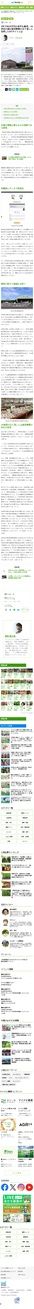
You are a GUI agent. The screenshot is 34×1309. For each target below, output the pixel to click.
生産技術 (8, 818)
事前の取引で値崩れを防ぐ (11, 114)
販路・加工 (12, 11)
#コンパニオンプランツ (21, 1077)
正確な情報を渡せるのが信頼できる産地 (15, 108)
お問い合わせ (21, 1274)
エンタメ (8, 832)
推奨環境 (3, 1274)
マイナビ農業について (7, 1268)
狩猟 (9, 841)
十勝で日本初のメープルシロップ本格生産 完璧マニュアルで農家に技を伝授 (9, 675)
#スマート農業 (12, 601)
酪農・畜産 (25, 822)
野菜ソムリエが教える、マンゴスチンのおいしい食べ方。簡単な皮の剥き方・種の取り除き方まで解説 (22, 708)
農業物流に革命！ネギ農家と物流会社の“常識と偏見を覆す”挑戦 (23, 675)
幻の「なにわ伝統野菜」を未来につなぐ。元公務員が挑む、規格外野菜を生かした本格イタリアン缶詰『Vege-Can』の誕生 (9, 686)
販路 (12, 44)
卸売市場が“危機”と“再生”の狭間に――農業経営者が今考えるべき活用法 (29, 675)
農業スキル (14, 7)
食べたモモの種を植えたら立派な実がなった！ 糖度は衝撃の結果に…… (3, 697)
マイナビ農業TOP (5, 11)
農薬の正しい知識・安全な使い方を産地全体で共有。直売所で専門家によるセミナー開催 (29, 686)
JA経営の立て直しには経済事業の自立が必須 (16, 118)
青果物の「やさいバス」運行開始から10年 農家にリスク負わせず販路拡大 (16, 675)
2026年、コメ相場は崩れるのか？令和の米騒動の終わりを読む (29, 708)
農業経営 (21, 7)
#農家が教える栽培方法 (8, 1084)
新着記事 (8, 813)
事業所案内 (10, 1290)
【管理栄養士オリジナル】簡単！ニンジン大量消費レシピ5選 (22, 697)
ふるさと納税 (9, 836)
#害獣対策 (27, 1074)
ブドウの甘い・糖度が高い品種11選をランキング (10, 708)
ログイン (30, 2)
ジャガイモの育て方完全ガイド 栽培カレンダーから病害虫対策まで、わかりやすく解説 (16, 697)
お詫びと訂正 (21, 1268)
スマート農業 (5, 44)
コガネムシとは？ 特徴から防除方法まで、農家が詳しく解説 (17, 708)
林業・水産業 (25, 836)
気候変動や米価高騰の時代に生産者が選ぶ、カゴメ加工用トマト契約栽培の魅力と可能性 (3, 675)
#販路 (18, 601)
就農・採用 (25, 832)
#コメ (10, 1077)
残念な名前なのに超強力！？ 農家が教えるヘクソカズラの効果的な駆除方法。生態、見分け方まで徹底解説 (16, 686)
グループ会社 (4, 1292)
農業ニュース (5, 7)
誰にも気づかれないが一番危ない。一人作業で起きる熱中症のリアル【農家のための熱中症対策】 (22, 686)
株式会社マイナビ (5, 1287)
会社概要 (3, 1290)
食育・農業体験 (25, 827)
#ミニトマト (16, 1081)
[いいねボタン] (2, 22)
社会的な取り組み (20, 1290)
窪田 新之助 (18, 38)
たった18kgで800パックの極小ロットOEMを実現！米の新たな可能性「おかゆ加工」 (4, 686)
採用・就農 (29, 7)
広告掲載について (6, 1278)
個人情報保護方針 (14, 1292)
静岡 (11, 18)
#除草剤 (4, 1077)
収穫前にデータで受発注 (10, 111)
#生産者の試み (6, 1074)
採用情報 (29, 1290)
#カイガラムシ (17, 1074)
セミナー (25, 841)
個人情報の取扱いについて (8, 1271)
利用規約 (20, 1271)
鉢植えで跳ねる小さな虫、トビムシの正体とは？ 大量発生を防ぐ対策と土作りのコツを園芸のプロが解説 (29, 697)
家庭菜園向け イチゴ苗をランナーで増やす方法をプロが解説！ (9, 697)
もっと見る (17, 1173)
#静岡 (5, 601)
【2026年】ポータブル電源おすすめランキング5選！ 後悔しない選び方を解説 (4, 708)
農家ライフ (9, 827)
